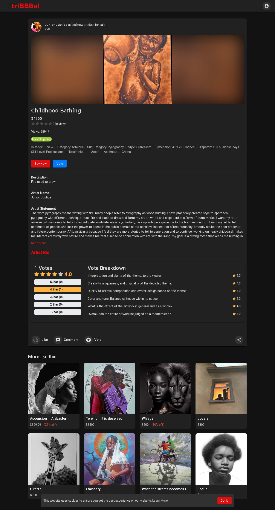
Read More (38, 243)
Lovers (203, 418)
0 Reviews (59, 124)
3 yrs (47, 28)
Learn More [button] (160, 500)
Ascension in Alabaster (48, 418)
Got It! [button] (224, 500)
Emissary (93, 489)
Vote (60, 163)
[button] (267, 6)
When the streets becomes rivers (168, 489)
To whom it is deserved (104, 418)
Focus (203, 489)
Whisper (148, 418)
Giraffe (35, 489)
